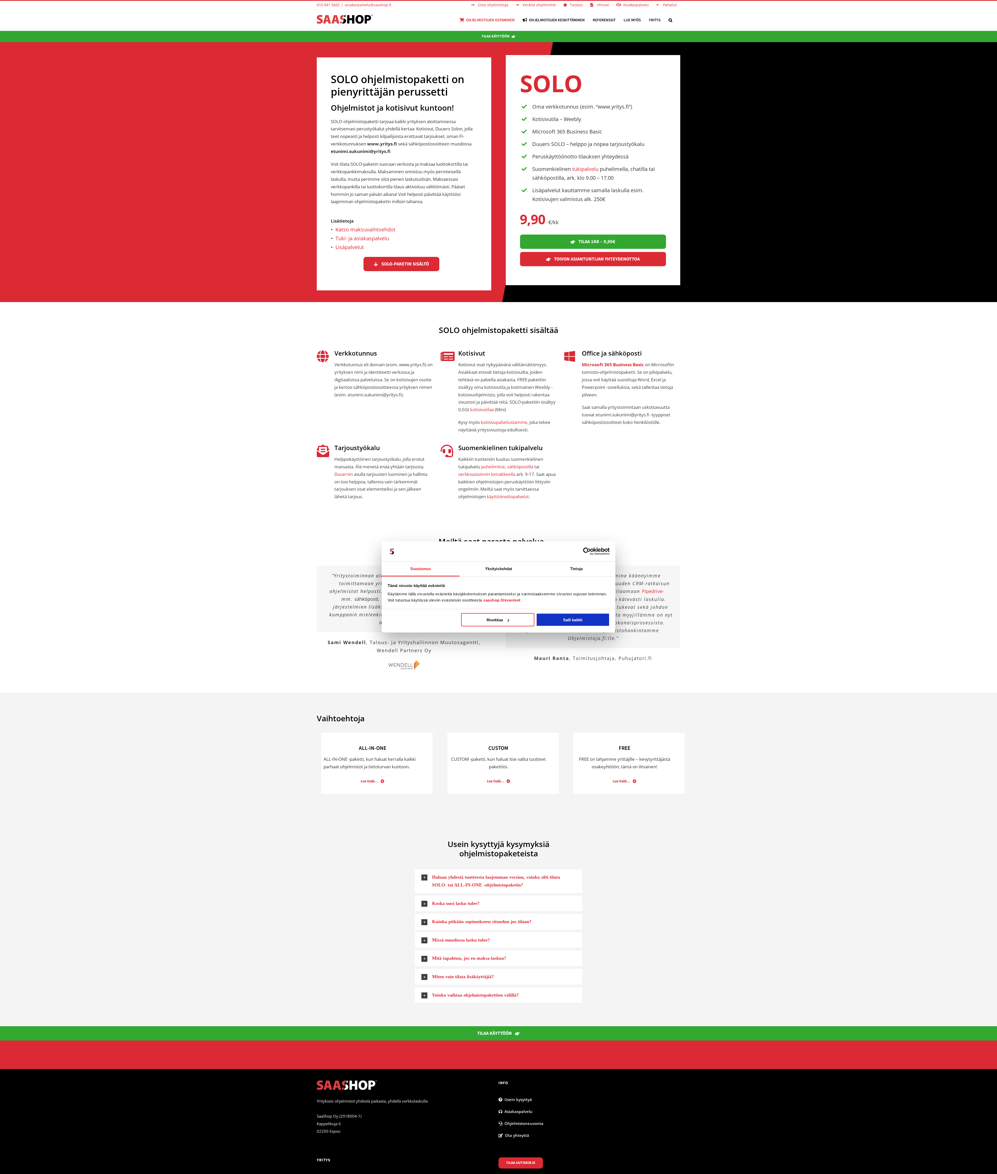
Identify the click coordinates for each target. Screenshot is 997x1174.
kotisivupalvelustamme (504, 422)
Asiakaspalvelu (517, 1111)
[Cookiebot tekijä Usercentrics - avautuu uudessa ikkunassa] (587, 551)
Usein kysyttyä (517, 1099)
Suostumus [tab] (420, 568)
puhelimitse (493, 467)
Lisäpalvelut (349, 247)
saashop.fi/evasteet (502, 600)
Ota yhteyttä (516, 1135)
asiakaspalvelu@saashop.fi (368, 4)
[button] (670, 20)
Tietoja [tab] (576, 568)
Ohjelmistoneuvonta (522, 1123)
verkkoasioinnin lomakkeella (487, 474)
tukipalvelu (585, 168)
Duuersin (343, 474)
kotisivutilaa (482, 409)
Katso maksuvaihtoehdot (365, 229)
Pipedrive (652, 591)
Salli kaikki (572, 620)
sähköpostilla (520, 467)
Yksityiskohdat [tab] (498, 568)
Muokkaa (495, 620)
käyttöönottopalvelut (508, 496)
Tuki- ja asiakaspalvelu (362, 238)
